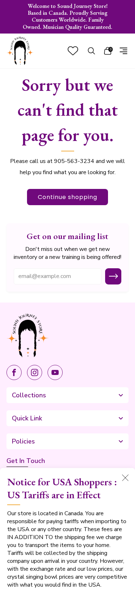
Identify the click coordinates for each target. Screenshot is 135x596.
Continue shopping (67, 197)
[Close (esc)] (125, 477)
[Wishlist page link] (73, 50)
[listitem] (67, 17)
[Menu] (123, 51)
